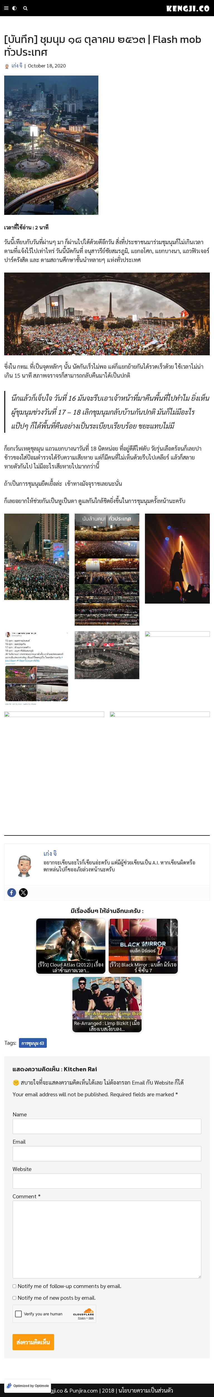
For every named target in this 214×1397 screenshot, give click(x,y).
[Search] (25, 8)
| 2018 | (79, 1390)
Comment (27, 1196)
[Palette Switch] (14, 8)
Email (19, 1141)
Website (22, 1168)
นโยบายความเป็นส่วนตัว (145, 1390)
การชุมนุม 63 (33, 1043)
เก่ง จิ (17, 65)
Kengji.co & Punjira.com (69, 1390)
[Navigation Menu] (6, 8)
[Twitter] (23, 892)
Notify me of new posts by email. (57, 1297)
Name (20, 1114)
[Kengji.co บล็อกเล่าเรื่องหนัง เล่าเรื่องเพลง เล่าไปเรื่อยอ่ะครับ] (188, 8)
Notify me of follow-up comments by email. (69, 1285)
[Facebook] (11, 892)
